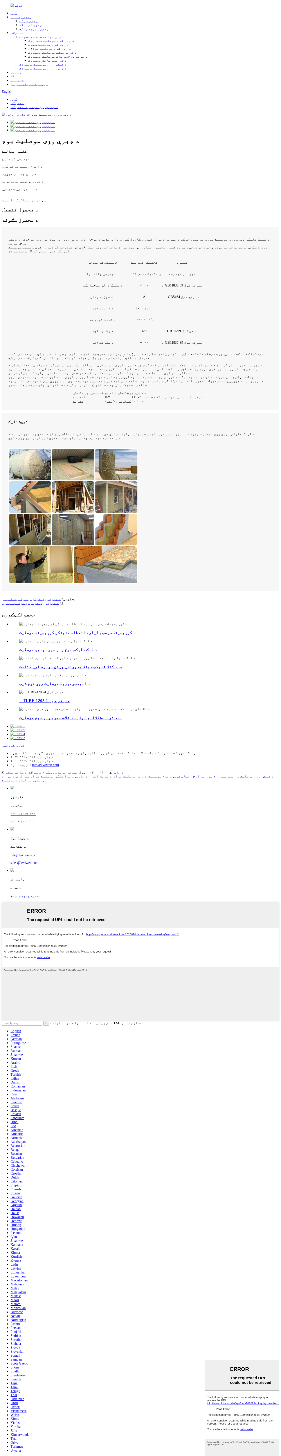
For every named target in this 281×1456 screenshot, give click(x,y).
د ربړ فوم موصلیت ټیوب (48, 44)
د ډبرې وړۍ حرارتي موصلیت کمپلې (31, 599)
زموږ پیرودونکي (34, 29)
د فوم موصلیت (160, 776)
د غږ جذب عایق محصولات (47, 60)
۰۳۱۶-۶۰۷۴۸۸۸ (23, 814)
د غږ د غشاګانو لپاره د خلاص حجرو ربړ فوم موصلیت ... (70, 717)
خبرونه (17, 80)
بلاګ (14, 76)
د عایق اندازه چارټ (94, 776)
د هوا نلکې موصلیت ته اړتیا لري (45, 776)
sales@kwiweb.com (24, 863)
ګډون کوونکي (13, 745)
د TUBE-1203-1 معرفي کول (44, 700)
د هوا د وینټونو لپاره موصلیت (22, 778)
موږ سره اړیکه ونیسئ (29, 84)
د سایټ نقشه (16, 772)
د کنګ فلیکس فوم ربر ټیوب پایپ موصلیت (58, 649)
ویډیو (16, 72)
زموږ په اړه (21, 17)
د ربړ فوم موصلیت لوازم (49, 48)
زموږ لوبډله (30, 25)
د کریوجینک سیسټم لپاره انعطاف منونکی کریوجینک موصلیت (77, 632)
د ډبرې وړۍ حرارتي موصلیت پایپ (30, 603)
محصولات (17, 33)
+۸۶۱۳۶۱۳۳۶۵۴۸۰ (26, 896)
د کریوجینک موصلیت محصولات (52, 52)
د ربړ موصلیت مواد (130, 776)
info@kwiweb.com (45, 765)
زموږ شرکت (28, 21)
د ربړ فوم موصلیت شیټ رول (51, 40)
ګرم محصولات (39, 772)
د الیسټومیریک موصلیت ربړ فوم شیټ (54, 683)
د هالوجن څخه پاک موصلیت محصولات (57, 56)
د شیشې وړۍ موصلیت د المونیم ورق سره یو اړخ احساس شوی (224, 776)
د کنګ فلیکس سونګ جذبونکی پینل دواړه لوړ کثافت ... (70, 666)
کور (14, 13)
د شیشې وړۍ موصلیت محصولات (43, 64)
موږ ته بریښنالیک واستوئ (25, 200)
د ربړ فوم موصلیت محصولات (42, 36)
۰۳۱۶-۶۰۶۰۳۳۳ (23, 821)
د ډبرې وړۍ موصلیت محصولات (43, 68)
